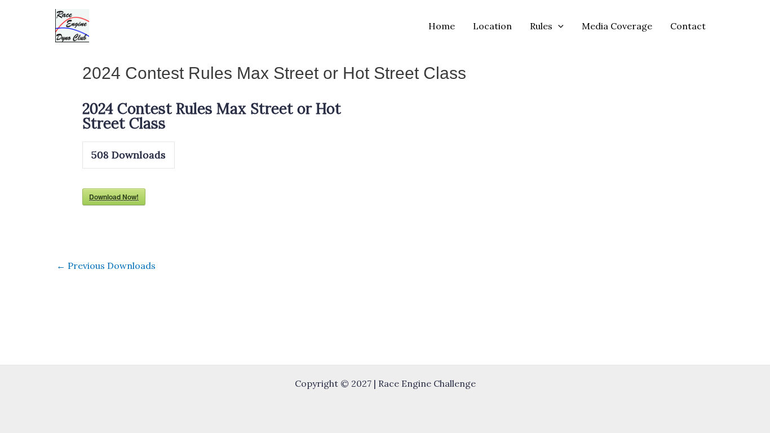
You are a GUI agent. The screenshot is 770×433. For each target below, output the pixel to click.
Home (441, 26)
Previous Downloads (106, 265)
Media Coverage (617, 26)
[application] (558, 26)
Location (492, 26)
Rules (541, 26)
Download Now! (114, 197)
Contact (688, 26)
